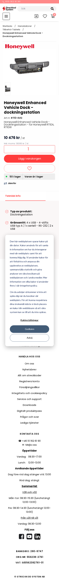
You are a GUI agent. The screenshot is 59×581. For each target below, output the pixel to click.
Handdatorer (25, 26)
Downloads (29, 405)
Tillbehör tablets (11, 29)
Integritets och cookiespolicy (29, 393)
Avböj (29, 337)
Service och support (29, 399)
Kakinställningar (29, 320)
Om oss (29, 363)
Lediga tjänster (29, 422)
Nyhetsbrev (29, 369)
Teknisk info (13, 196)
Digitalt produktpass (29, 411)
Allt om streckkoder (29, 375)
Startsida (7, 26)
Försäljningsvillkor (29, 387)
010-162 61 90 (13, 2)
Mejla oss (31, 444)
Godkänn (29, 329)
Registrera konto (29, 381)
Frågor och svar (29, 417)
